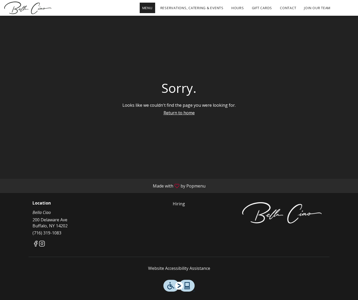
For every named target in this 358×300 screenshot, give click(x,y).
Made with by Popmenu (104, 185)
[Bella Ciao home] (27, 7)
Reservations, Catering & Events (192, 8)
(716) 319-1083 (46, 233)
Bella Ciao (282, 212)
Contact (288, 8)
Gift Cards (262, 8)
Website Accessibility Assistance (179, 268)
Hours (237, 8)
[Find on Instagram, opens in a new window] (42, 244)
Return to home (179, 113)
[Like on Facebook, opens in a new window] (35, 244)
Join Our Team (317, 8)
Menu (147, 8)
